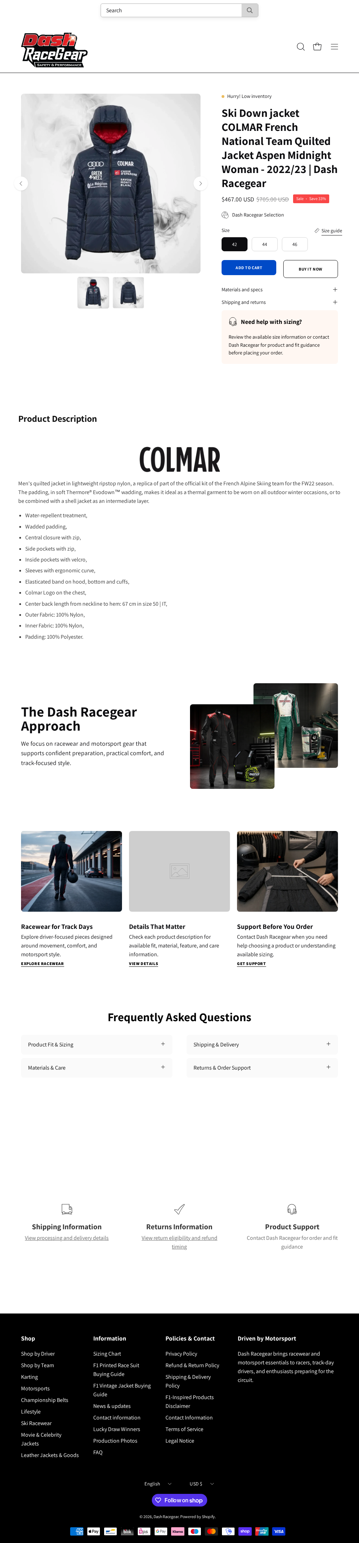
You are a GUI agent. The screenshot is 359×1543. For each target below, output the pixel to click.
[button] (300, 47)
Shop (28, 1338)
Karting (29, 1377)
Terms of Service (184, 1429)
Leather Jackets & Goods (50, 1455)
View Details (143, 963)
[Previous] (21, 184)
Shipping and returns (244, 302)
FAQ (98, 1452)
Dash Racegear (166, 1516)
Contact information (117, 1417)
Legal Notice (179, 1440)
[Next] (201, 184)
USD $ (196, 1484)
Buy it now (311, 269)
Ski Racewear (36, 1423)
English (152, 1484)
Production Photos (115, 1440)
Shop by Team (37, 1365)
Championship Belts (44, 1400)
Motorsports (35, 1388)
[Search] (250, 10)
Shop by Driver (38, 1353)
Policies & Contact (190, 1338)
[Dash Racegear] (54, 46)
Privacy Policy (181, 1353)
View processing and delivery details (67, 1238)
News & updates (112, 1406)
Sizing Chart (107, 1353)
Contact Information (189, 1417)
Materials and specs (242, 289)
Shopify (208, 1516)
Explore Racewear (42, 963)
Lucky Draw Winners (116, 1429)
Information (109, 1338)
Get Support (251, 963)
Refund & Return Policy (192, 1365)
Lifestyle (31, 1411)
